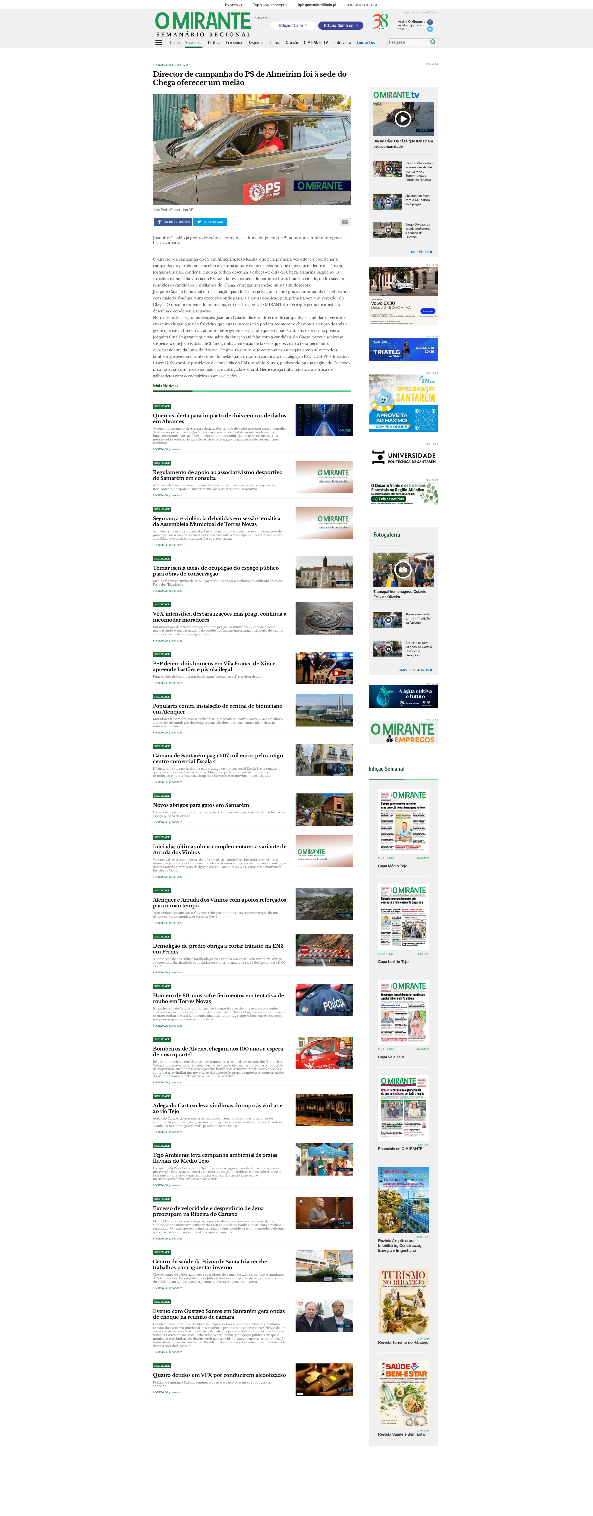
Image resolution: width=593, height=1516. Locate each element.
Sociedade (160, 64)
